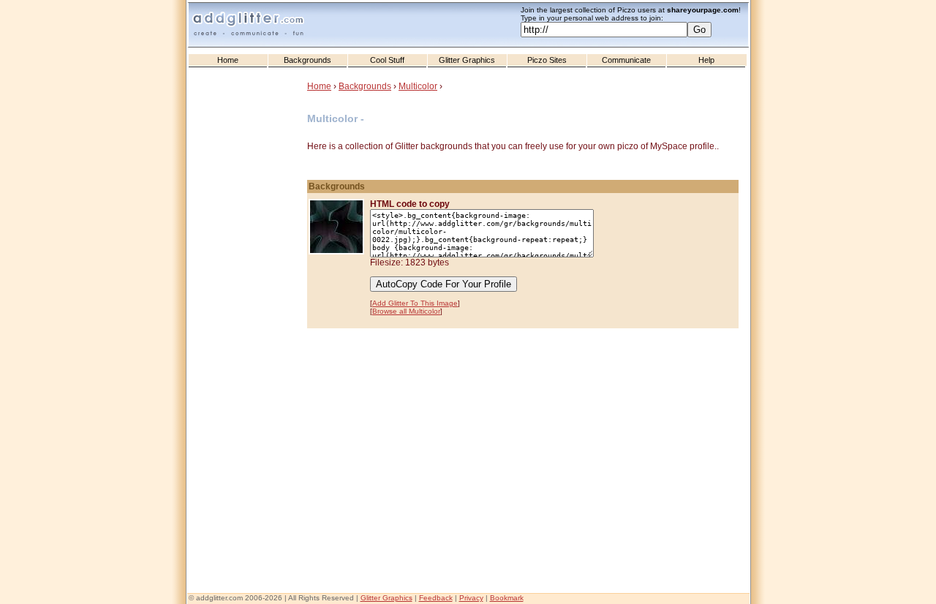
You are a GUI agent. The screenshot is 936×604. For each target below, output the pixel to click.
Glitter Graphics (467, 60)
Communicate (626, 60)
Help (706, 60)
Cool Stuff (387, 60)
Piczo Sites (547, 60)
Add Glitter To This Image (415, 303)
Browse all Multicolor (406, 311)
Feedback (436, 598)
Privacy (471, 598)
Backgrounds (307, 60)
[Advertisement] (248, 366)
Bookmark (507, 598)
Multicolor (418, 86)
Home (227, 60)
